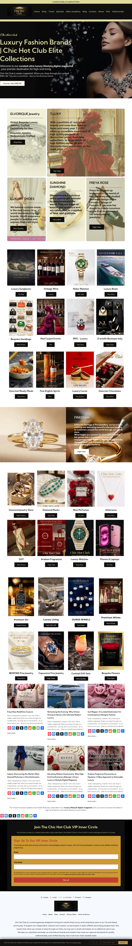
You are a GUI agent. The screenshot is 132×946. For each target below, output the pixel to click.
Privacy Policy (76, 942)
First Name (18, 862)
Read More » (11, 733)
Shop (44, 11)
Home (37, 11)
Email (16, 852)
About (101, 11)
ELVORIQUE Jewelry (25, 114)
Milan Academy (73, 11)
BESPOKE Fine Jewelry (21, 673)
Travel (51, 11)
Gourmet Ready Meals (21, 390)
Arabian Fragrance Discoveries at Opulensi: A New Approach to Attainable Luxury (105, 777)
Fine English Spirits (50, 390)
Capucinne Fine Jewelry (51, 673)
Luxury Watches (79, 559)
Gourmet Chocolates (110, 390)
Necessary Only (109, 942)
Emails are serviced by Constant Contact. (74, 874)
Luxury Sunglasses (21, 288)
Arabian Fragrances (51, 559)
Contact (92, 11)
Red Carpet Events (51, 338)
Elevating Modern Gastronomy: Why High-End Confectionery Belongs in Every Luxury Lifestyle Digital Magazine (65, 777)
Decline (95, 942)
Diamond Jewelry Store (21, 509)
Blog (84, 11)
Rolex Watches (81, 288)
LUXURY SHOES (22, 199)
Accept (123, 942)
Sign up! (66, 880)
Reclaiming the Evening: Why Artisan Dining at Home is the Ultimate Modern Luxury (64, 715)
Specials (60, 11)
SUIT (21, 559)
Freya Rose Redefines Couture (20, 712)
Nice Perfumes (81, 509)
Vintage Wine (51, 288)
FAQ (108, 11)
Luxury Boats (111, 288)
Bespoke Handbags (21, 339)
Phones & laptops (109, 559)
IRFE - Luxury (80, 338)
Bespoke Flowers (111, 673)
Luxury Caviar (79, 390)
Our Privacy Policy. (90, 874)
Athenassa (111, 509)
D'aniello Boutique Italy (109, 338)
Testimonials (118, 11)
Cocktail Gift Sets (80, 673)
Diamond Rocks (51, 509)
